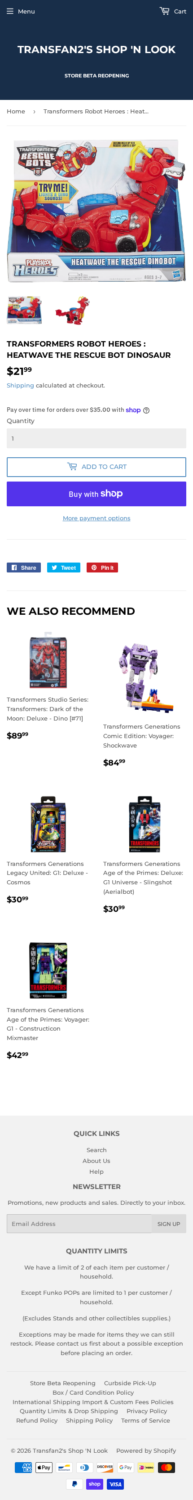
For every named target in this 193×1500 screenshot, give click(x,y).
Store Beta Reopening (63, 1383)
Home (16, 111)
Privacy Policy (147, 1410)
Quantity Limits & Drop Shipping (69, 1410)
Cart (179, 11)
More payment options (97, 518)
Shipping (20, 385)
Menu (26, 11)
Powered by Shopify (146, 1450)
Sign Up (169, 1224)
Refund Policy (36, 1420)
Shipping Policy (89, 1420)
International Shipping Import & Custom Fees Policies (93, 1401)
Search (97, 1149)
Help (96, 1171)
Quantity (21, 421)
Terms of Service (145, 1420)
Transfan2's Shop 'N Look (96, 49)
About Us (96, 1160)
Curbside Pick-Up (130, 1383)
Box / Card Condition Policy (93, 1392)
